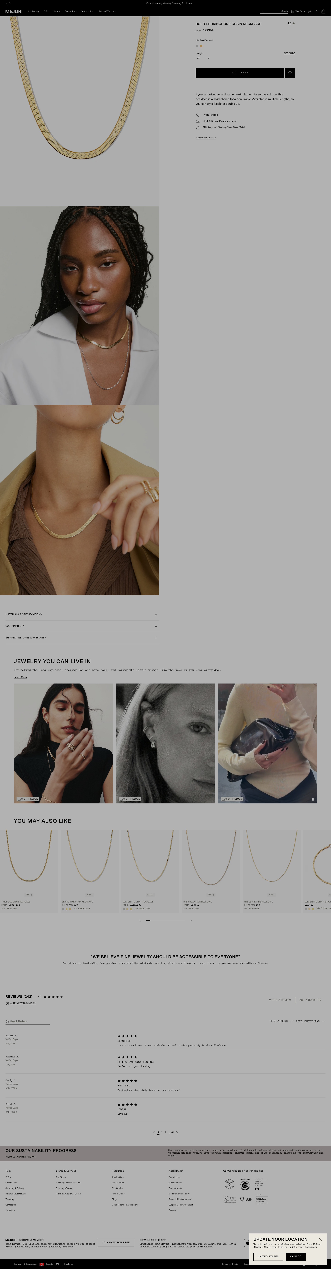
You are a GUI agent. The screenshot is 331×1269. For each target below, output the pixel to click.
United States (268, 1257)
